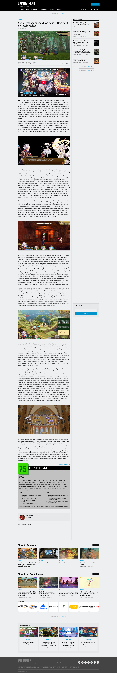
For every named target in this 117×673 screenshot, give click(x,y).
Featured (80, 19)
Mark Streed (49, 649)
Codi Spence (23, 28)
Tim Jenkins (83, 566)
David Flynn (77, 36)
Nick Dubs (63, 565)
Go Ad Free (62, 13)
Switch (29, 524)
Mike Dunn (29, 646)
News (60, 590)
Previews (41, 590)
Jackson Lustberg (78, 26)
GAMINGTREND (24, 671)
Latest (75, 19)
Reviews (20, 20)
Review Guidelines (64, 464)
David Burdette (77, 45)
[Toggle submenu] (24, 9)
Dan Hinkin (21, 568)
